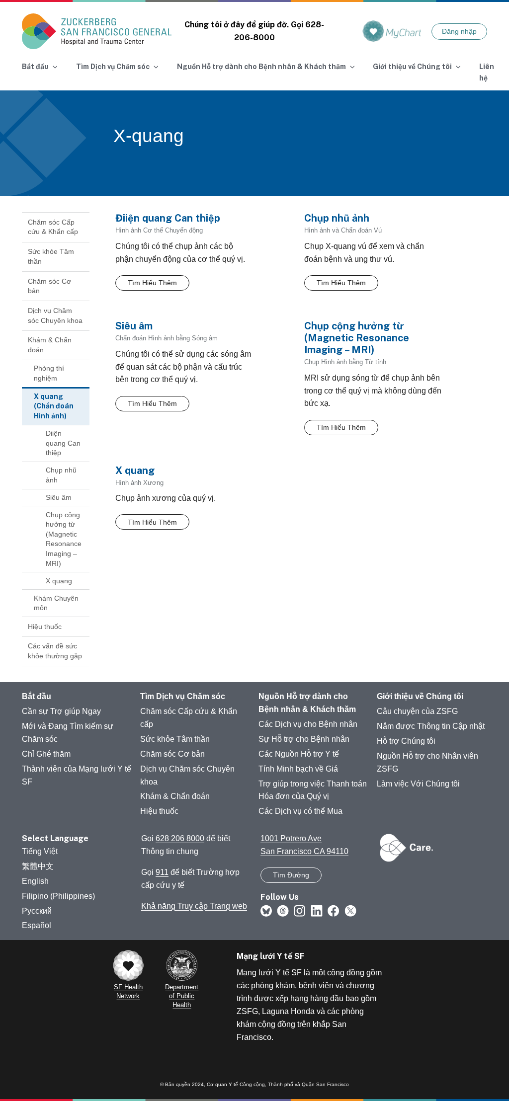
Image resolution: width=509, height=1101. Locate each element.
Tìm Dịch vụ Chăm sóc (182, 696)
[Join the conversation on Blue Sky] (266, 910)
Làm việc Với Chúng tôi (418, 784)
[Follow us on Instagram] (300, 910)
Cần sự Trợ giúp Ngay (61, 711)
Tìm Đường (291, 875)
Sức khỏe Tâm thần (51, 256)
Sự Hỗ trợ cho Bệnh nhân (303, 739)
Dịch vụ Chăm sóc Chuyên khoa (55, 315)
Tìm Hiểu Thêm (152, 283)
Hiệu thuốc (45, 626)
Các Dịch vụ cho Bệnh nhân (307, 724)
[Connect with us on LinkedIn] (317, 910)
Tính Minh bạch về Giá (298, 769)
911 (162, 872)
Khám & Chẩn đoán (50, 345)
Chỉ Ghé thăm (46, 754)
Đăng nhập (459, 31)
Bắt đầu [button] (35, 67)
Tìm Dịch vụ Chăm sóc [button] (113, 67)
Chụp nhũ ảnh (61, 475)
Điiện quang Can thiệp (63, 443)
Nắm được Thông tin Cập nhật (431, 726)
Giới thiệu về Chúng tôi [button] (412, 67)
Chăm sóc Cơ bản (49, 286)
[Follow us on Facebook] (333, 910)
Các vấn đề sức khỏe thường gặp (55, 651)
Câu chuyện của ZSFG (417, 711)
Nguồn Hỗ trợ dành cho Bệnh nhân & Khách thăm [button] (261, 67)
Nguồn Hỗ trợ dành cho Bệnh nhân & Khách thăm (307, 702)
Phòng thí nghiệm (49, 373)
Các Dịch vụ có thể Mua (300, 811)
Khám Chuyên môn (56, 603)
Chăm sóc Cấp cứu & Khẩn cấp (53, 227)
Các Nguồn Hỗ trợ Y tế (298, 754)
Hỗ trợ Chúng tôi (406, 741)
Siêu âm (59, 497)
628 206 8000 (180, 838)
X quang (59, 581)
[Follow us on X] (350, 910)
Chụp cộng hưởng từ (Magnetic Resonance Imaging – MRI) (64, 539)
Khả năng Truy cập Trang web (194, 906)
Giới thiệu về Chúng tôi (420, 696)
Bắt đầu (36, 696)
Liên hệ (486, 72)
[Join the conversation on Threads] (283, 910)
